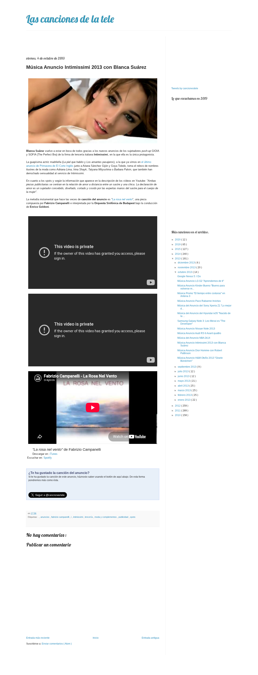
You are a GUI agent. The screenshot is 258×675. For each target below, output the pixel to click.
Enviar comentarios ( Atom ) (57, 643)
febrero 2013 (185, 395)
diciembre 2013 (187, 262)
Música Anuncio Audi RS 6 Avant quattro (199, 333)
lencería (89, 517)
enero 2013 (184, 399)
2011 (178, 410)
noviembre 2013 (187, 267)
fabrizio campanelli (60, 517)
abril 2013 (183, 385)
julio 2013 (183, 371)
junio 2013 (184, 376)
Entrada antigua (150, 637)
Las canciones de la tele (70, 19)
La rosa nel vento (122, 199)
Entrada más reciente (38, 637)
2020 (178, 239)
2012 (178, 405)
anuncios (45, 517)
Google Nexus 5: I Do (189, 276)
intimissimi (78, 517)
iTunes (53, 453)
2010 (178, 415)
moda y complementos (106, 517)
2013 (178, 258)
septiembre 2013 (187, 366)
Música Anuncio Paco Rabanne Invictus (199, 301)
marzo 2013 (184, 390)
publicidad (124, 517)
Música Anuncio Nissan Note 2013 (196, 328)
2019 (178, 244)
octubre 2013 (185, 272)
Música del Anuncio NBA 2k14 (193, 337)
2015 (178, 249)
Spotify (48, 457)
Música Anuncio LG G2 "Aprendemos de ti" (200, 281)
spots (132, 517)
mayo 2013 (184, 380)
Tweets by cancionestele (184, 88)
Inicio (96, 637)
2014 (178, 254)
